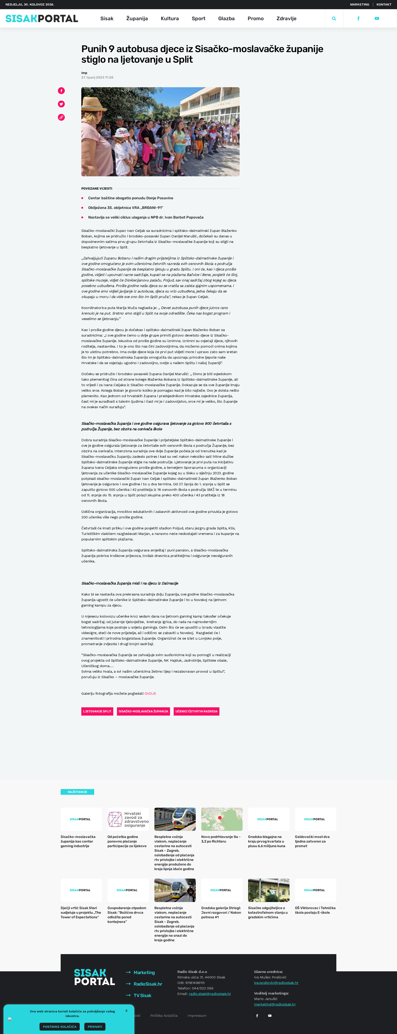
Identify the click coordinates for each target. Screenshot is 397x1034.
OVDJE (150, 693)
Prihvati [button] (95, 1026)
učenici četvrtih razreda (197, 711)
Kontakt (384, 4)
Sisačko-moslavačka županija (143, 711)
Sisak (106, 18)
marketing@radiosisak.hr (275, 1004)
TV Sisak (142, 995)
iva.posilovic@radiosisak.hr (276, 983)
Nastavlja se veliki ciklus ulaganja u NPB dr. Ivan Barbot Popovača (146, 217)
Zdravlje (287, 18)
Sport (198, 18)
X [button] (126, 1010)
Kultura (170, 18)
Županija (137, 18)
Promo (256, 18)
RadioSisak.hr (147, 984)
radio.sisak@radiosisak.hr (210, 994)
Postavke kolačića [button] (59, 1026)
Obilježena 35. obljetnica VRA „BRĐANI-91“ (125, 207)
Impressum (197, 1015)
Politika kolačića (164, 1015)
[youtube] (376, 18)
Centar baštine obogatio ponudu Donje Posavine (130, 198)
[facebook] (358, 18)
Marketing (359, 4)
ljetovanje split (97, 711)
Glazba (226, 18)
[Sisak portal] (42, 18)
